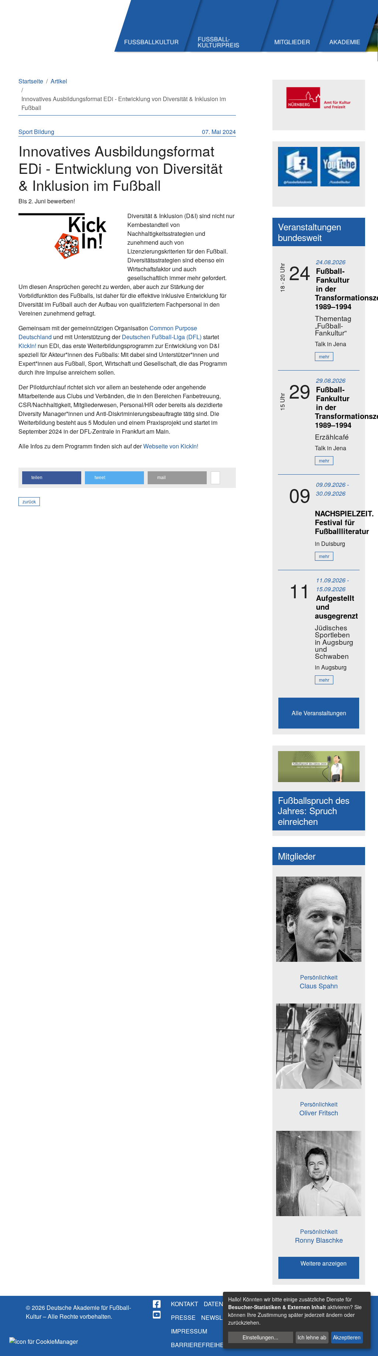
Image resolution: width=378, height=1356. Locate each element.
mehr (324, 356)
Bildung (44, 131)
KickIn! (27, 345)
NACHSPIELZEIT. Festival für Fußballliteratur (344, 522)
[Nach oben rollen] (365, 1343)
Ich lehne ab (312, 1337)
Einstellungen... (260, 1337)
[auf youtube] (157, 1314)
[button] (51, 477)
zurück (29, 501)
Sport (26, 131)
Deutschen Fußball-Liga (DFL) (162, 337)
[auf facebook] (157, 1304)
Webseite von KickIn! (170, 446)
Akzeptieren (347, 1337)
